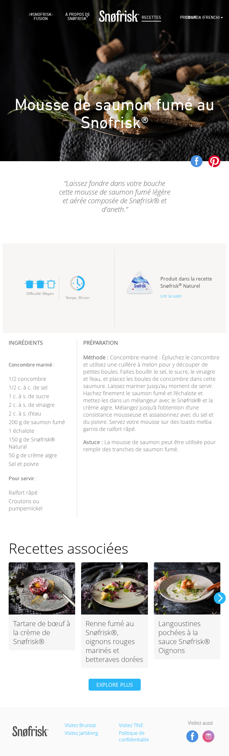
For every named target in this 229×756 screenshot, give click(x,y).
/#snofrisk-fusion (41, 16)
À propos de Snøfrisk (77, 16)
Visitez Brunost (80, 725)
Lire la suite (171, 296)
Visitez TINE (131, 725)
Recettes (151, 17)
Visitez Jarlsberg (81, 733)
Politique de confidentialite (134, 736)
